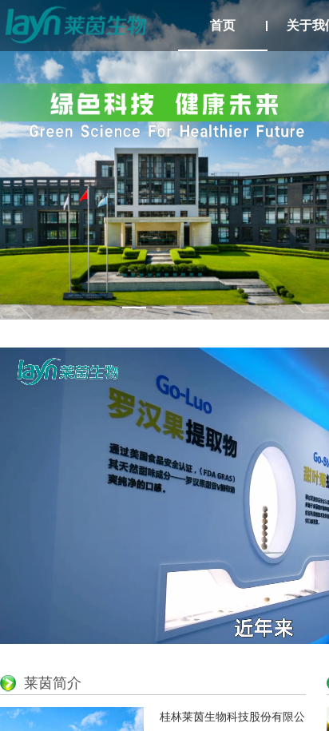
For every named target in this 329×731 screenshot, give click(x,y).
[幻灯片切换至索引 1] (134, 307)
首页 (223, 25)
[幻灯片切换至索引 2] (164, 307)
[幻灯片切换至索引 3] (195, 307)
